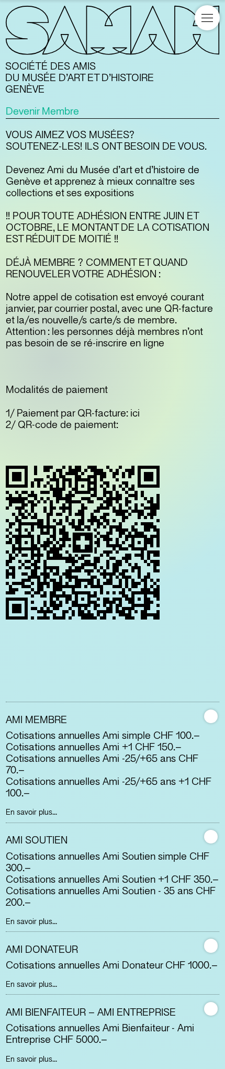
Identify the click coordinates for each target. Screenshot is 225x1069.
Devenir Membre (42, 111)
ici (135, 413)
